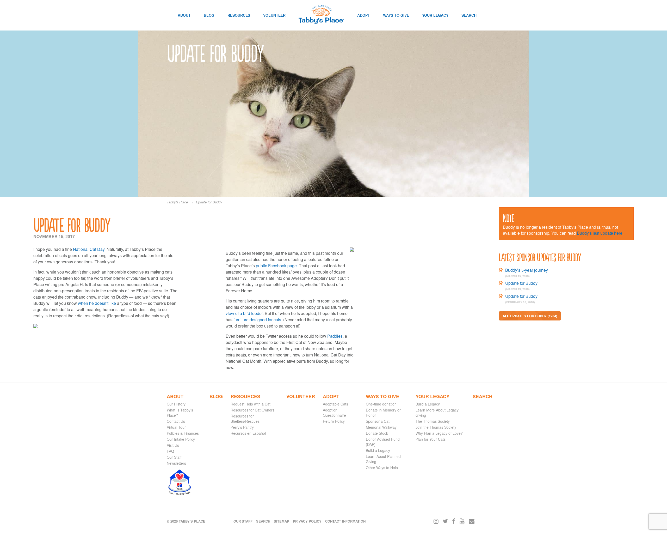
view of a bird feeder (244, 313)
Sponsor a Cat (378, 421)
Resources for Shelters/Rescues (245, 418)
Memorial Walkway (381, 427)
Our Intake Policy (181, 439)
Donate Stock (377, 433)
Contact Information (345, 521)
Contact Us (176, 421)
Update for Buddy (521, 283)
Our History (176, 404)
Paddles (335, 336)
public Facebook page (276, 266)
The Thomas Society (433, 421)
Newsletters (176, 463)
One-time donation (381, 404)
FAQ (170, 451)
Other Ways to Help (382, 467)
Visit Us (173, 445)
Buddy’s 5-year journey (526, 270)
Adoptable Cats (335, 404)
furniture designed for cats (257, 320)
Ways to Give (396, 15)
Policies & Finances (183, 433)
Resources (238, 15)
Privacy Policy (307, 521)
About (184, 15)
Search (469, 15)
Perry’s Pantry (242, 427)
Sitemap (281, 521)
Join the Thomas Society (436, 427)
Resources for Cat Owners (252, 410)
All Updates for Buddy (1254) (530, 315)
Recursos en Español (248, 433)
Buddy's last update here (599, 233)
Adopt (363, 15)
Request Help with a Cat (250, 404)
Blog (209, 15)
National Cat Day (88, 249)
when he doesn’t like (97, 303)
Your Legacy (435, 15)
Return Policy (334, 421)
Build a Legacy (378, 450)
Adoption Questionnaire (334, 412)
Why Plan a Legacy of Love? (439, 433)
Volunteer (274, 15)
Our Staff (174, 457)
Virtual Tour (176, 427)
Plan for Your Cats (431, 439)
